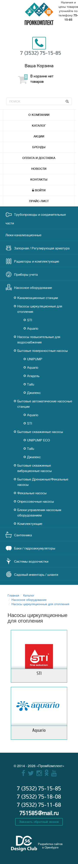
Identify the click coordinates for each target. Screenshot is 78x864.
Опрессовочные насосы (35, 502)
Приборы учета (26, 275)
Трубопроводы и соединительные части (35, 219)
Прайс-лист (39, 201)
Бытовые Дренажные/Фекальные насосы (42, 482)
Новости (38, 168)
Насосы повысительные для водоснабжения (38, 339)
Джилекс (34, 393)
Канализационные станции (37, 298)
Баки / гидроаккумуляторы (34, 548)
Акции (39, 136)
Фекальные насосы (32, 493)
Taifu (30, 384)
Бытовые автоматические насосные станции (44, 404)
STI (29, 320)
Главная (13, 595)
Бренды (39, 147)
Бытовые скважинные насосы (40, 432)
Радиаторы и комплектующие (36, 261)
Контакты (38, 179)
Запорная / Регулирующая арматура (42, 248)
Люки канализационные (23, 235)
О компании (38, 114)
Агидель (33, 376)
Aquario (32, 328)
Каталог (39, 125)
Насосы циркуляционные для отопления (39, 309)
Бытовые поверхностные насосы (42, 351)
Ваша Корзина (39, 66)
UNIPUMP (34, 359)
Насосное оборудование (33, 288)
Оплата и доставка (38, 158)
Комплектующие (29, 524)
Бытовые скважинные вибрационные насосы (34, 468)
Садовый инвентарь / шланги (36, 575)
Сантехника (23, 535)
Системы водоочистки (31, 561)
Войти (40, 190)
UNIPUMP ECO (38, 440)
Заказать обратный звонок (39, 821)
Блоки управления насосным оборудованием (39, 512)
